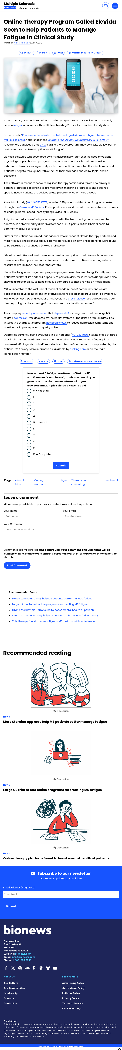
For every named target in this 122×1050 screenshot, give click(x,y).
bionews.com (23, 953)
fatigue (17, 125)
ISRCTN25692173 (37, 202)
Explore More (70, 976)
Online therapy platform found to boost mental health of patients (53, 610)
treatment (111, 480)
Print (59, 52)
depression (20, 318)
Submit (61, 465)
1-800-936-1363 (22, 960)
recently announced (34, 313)
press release (76, 298)
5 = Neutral (40, 422)
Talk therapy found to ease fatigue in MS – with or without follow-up (54, 621)
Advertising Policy (73, 983)
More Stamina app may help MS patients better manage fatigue (52, 598)
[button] (105, 5)
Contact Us (10, 1003)
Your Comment (13, 524)
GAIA (43, 144)
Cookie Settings (72, 1008)
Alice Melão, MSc (22, 42)
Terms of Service (72, 1003)
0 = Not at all (41, 390)
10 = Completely (43, 454)
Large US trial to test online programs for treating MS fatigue (50, 604)
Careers (9, 998)
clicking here (78, 349)
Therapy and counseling (79, 482)
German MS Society (31, 207)
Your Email (69, 511)
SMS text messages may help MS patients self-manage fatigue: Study (55, 615)
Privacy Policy (70, 998)
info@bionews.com (23, 957)
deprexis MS (61, 313)
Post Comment (17, 565)
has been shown (56, 323)
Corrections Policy (73, 988)
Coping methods (40, 482)
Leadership (10, 993)
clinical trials (19, 482)
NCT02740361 (80, 335)
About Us (9, 976)
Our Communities (14, 988)
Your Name (10, 511)
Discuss (28, 52)
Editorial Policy (71, 993)
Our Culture (11, 983)
